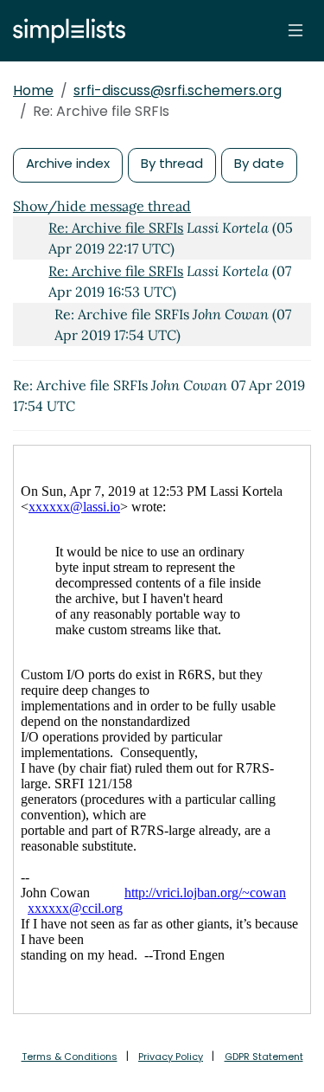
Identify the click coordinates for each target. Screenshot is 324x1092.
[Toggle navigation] (295, 30)
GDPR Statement (264, 1056)
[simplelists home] (65, 30)
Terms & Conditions (70, 1056)
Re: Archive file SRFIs (115, 227)
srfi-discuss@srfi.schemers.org (177, 90)
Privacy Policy (170, 1056)
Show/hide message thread (102, 206)
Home (33, 90)
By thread (172, 163)
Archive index (68, 163)
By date (259, 163)
